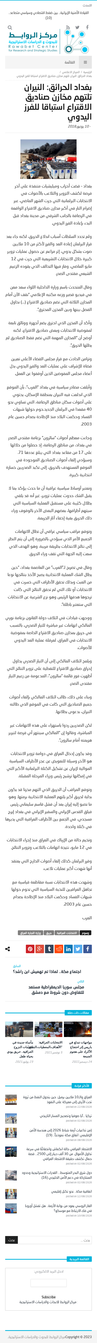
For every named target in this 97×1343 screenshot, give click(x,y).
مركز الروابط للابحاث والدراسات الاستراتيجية (47, 1302)
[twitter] (78, 949)
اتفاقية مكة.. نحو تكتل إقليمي (71, 1191)
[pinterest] (30, 949)
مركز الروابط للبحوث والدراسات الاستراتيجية (37, 1337)
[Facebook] (87, 27)
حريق (49, 932)
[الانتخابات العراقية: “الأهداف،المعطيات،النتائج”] (49, 1029)
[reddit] (59, 949)
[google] (39, 949)
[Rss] (68, 27)
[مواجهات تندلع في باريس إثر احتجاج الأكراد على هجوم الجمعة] (78, 1029)
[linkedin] (68, 949)
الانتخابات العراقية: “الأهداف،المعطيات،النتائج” (45, 1044)
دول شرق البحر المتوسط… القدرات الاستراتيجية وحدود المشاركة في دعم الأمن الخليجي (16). (57, 1174)
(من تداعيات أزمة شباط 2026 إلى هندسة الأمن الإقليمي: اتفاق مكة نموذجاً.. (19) (60, 1132)
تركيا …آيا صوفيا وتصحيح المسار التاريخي (66, 1116)
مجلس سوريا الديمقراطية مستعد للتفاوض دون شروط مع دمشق (56, 987)
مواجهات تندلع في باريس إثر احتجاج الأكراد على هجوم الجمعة (80, 1049)
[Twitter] (77, 27)
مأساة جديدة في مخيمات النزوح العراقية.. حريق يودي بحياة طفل (20, 1049)
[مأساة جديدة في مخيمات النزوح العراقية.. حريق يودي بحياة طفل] (19, 1029)
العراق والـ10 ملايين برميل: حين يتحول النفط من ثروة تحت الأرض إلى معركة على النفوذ (57, 1099)
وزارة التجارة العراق (30, 932)
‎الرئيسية (87, 72)
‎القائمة (70, 62)
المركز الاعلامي (71, 72)
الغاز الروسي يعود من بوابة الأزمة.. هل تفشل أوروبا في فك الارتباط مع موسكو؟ (58, 1208)
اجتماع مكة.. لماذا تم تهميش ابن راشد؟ (47, 969)
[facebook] (87, 949)
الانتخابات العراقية (67, 932)
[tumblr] (49, 949)
